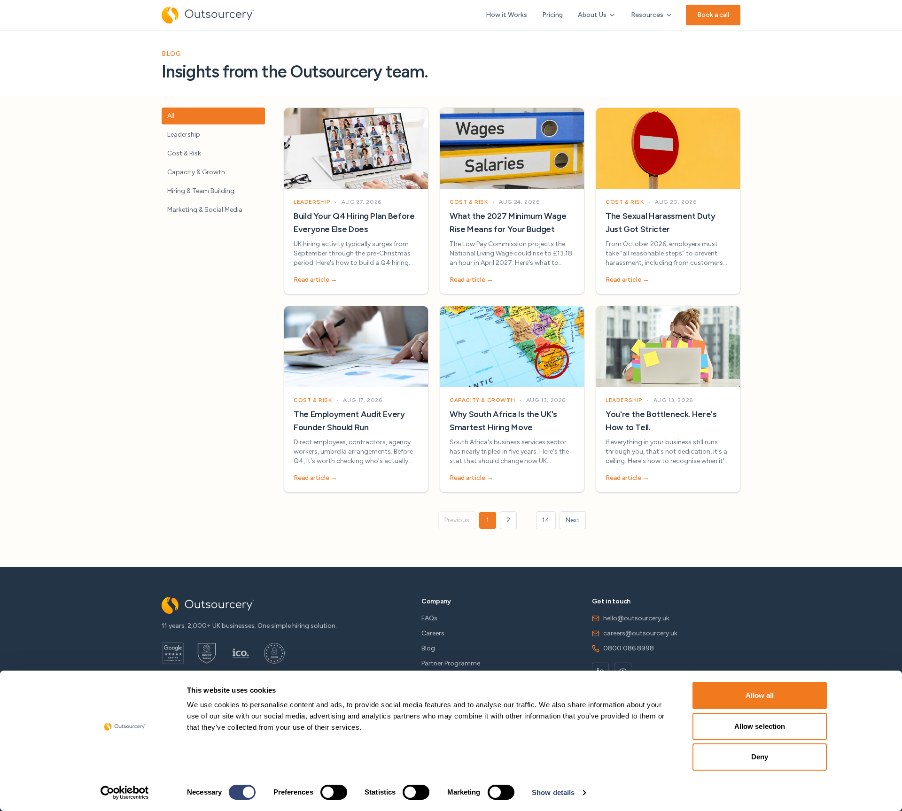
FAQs (429, 618)
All (170, 116)
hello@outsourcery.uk (636, 618)
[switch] (333, 792)
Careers (432, 633)
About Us (592, 15)
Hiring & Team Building (200, 191)
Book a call (713, 15)
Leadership (183, 135)
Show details (553, 792)
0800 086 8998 (628, 648)
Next (573, 520)
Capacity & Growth (196, 172)
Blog (428, 648)
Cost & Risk (184, 153)
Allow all (760, 695)
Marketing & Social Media (204, 210)
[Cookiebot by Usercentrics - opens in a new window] (125, 793)
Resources (647, 15)
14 (546, 520)
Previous (456, 520)
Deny (759, 757)
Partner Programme (450, 663)
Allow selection (759, 726)
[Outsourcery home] (208, 15)
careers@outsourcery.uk (640, 633)
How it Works (506, 15)
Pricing (552, 15)
